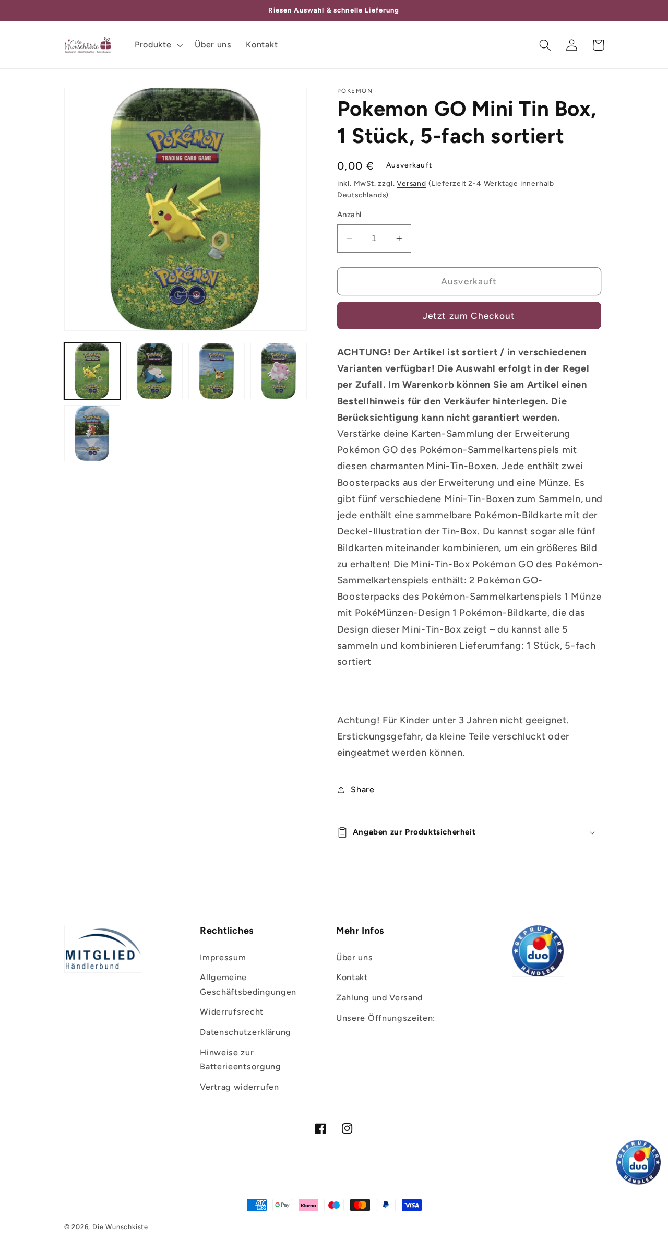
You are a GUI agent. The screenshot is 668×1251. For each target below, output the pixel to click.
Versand (411, 183)
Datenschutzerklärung (245, 1032)
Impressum (223, 957)
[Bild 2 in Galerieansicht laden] (154, 371)
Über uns (354, 957)
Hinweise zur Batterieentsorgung (240, 1059)
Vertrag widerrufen (239, 1087)
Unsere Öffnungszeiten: (385, 1018)
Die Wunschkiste (120, 1227)
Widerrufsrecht (232, 1012)
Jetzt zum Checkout (469, 316)
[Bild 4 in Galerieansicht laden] (278, 371)
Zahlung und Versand (379, 998)
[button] (157, 44)
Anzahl (349, 214)
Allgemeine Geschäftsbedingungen (248, 984)
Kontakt (352, 977)
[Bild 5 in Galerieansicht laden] (92, 434)
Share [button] (362, 789)
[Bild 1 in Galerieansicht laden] (92, 371)
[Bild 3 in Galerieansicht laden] (216, 371)
